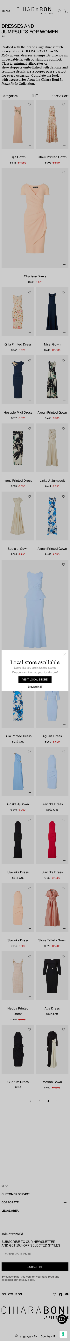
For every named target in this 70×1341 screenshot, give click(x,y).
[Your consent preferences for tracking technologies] (63, 1334)
